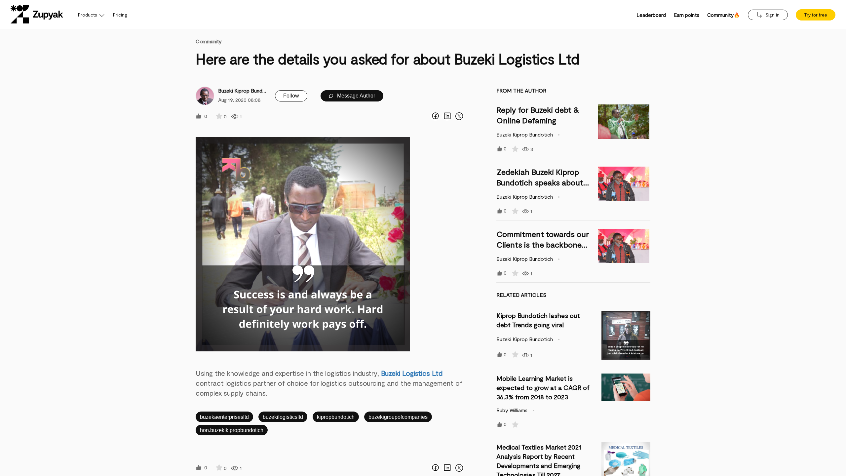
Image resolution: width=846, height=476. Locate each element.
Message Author (355, 96)
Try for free (815, 15)
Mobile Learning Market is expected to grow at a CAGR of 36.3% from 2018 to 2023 (543, 387)
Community (209, 41)
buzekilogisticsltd (283, 417)
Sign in (772, 15)
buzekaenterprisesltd (224, 417)
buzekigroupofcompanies (398, 417)
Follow (291, 96)
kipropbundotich (336, 417)
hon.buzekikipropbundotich (231, 430)
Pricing (120, 15)
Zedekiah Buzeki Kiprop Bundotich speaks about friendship (539, 182)
